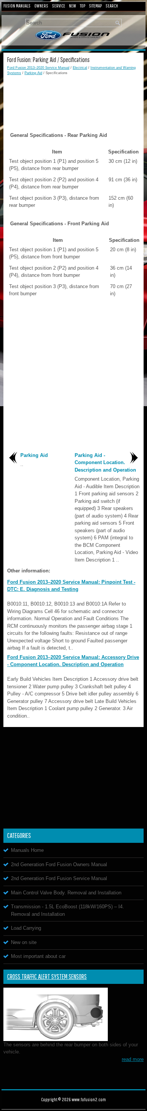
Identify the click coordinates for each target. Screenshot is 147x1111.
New (72, 6)
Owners (41, 6)
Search (112, 6)
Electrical (80, 68)
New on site (24, 942)
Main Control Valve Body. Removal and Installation (66, 892)
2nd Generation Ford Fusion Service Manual (59, 878)
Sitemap (95, 6)
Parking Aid (33, 73)
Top (82, 6)
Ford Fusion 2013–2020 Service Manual (38, 68)
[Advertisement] (73, 98)
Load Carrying (26, 928)
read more (133, 1059)
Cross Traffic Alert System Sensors (47, 976)
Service (58, 6)
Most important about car (38, 956)
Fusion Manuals (17, 6)
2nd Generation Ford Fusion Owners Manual (59, 864)
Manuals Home (27, 850)
